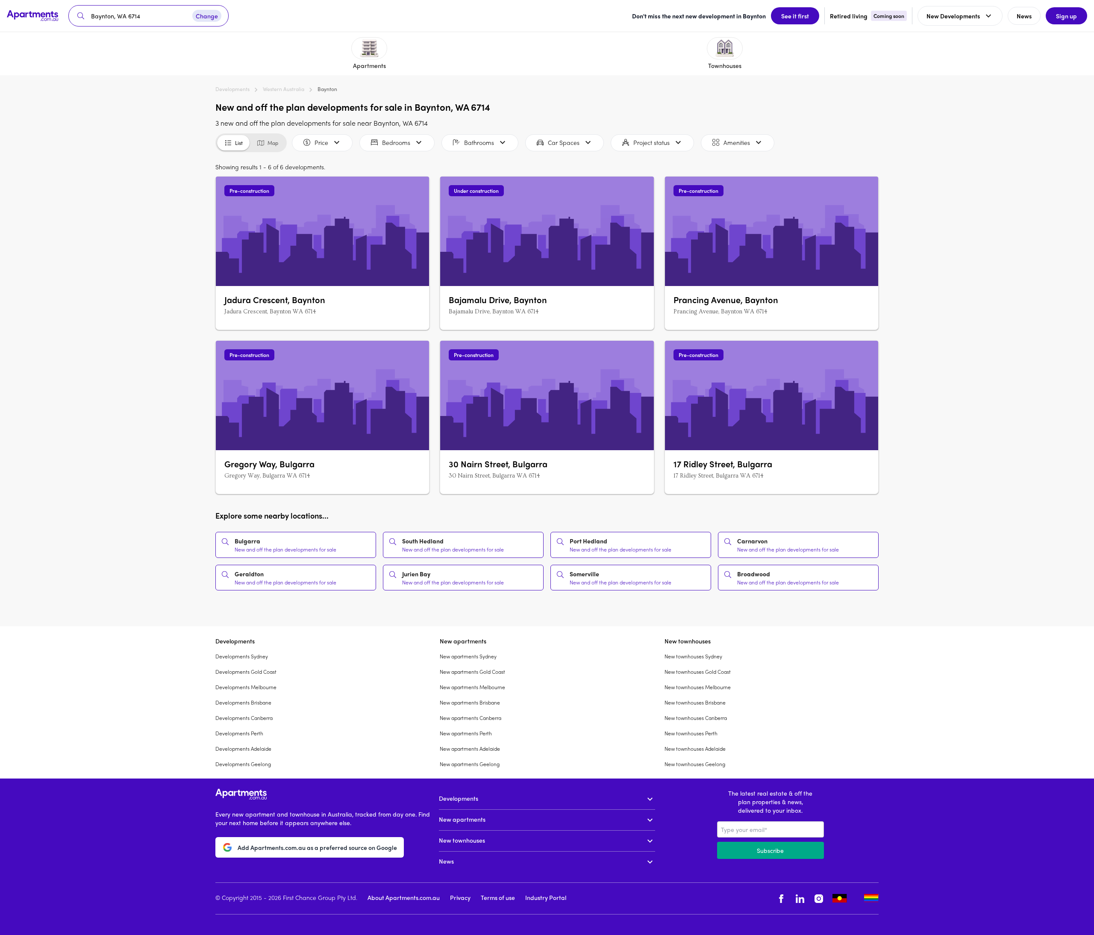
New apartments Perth (466, 733)
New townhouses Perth (691, 733)
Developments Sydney (241, 656)
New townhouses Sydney (693, 656)
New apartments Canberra (470, 718)
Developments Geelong (243, 764)
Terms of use (498, 897)
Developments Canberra (244, 718)
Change (207, 16)
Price (321, 142)
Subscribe (770, 850)
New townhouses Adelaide (695, 748)
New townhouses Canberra (696, 718)
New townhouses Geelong (695, 764)
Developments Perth (239, 733)
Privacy (460, 897)
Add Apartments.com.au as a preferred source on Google (317, 847)
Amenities (736, 142)
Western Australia (283, 89)
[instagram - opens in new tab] (819, 898)
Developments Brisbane (243, 702)
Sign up (1066, 16)
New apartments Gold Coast (472, 671)
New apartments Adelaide (470, 748)
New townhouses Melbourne (698, 687)
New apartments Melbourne (472, 687)
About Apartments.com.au (404, 897)
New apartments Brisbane (470, 702)
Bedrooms (396, 142)
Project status (651, 142)
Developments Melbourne (245, 687)
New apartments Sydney (468, 656)
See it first (795, 16)
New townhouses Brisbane (695, 702)
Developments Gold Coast (245, 671)
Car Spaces (563, 142)
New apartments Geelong (470, 764)
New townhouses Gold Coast (698, 671)
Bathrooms (479, 142)
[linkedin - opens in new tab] (800, 898)
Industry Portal (545, 897)
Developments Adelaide (243, 748)
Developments (232, 89)
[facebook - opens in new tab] (781, 898)
